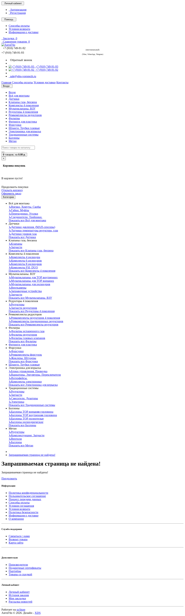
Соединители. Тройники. (25, 217)
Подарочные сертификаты (25, 567)
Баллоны (14, 137)
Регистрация (17, 12)
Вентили (15, 438)
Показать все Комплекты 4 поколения (32, 270)
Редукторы (16, 304)
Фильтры (14, 118)
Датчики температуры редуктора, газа (33, 230)
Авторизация (17, 9)
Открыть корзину (12, 190)
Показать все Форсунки (23, 361)
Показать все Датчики (22, 237)
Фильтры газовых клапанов (27, 338)
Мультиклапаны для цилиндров (29, 284)
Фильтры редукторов (23, 334)
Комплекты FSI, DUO (23, 267)
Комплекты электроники (25, 381)
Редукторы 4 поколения (23, 111)
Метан (13, 141)
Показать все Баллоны (22, 425)
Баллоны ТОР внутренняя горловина (33, 415)
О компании (16, 518)
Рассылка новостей (20, 601)
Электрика (16, 401)
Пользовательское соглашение (27, 496)
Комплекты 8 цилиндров (25, 264)
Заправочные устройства (25, 291)
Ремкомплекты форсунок (25, 354)
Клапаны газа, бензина (23, 102)
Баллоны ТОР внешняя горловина (31, 411)
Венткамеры (17, 287)
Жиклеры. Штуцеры (22, 358)
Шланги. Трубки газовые (24, 128)
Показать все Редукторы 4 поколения (32, 311)
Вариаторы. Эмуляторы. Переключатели (35, 374)
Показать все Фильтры (22, 341)
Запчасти (15, 247)
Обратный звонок (20, 60)
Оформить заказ (11, 193)
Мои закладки (17, 598)
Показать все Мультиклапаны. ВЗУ (30, 297)
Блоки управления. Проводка (28, 371)
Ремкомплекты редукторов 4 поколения (34, 317)
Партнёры (15, 571)
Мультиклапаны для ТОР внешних (31, 280)
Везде (12, 92)
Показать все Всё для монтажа (27, 220)
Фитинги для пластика (23, 121)
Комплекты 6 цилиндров (25, 260)
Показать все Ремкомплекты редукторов (33, 324)
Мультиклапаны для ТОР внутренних (33, 277)
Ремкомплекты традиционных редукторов (36, 321)
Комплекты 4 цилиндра (24, 257)
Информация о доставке (23, 32)
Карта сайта (16, 542)
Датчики (14, 98)
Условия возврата (19, 29)
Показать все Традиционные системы (32, 405)
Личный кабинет (19, 591)
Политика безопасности (23, 512)
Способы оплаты (19, 25)
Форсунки (15, 124)
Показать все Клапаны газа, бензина (31, 250)
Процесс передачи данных (25, 499)
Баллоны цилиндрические (26, 422)
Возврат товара (18, 539)
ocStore (21, 609)
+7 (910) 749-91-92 (46, 69)
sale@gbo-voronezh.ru (22, 76)
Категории (8, 197)
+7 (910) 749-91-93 (46, 66)
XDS (38, 612)
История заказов (19, 595)
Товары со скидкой (20, 574)
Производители (18, 564)
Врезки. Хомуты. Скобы (25, 206)
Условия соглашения (21, 505)
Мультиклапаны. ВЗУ (22, 108)
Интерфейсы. (18, 378)
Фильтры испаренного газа (26, 331)
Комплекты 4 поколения (24, 105)
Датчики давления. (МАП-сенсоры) (32, 227)
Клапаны (15, 243)
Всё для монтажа (19, 95)
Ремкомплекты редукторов (25, 115)
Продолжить (9, 478)
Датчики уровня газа (23, 233)
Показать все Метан (21, 445)
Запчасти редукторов (23, 307)
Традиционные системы (23, 134)
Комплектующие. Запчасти (26, 435)
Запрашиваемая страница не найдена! (32, 454)
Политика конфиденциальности (28, 492)
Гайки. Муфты (19, 210)
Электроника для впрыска (25, 131)
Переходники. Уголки (23, 213)
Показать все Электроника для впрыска (33, 384)
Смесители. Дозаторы (23, 398)
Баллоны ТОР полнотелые (26, 418)
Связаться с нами (19, 536)
